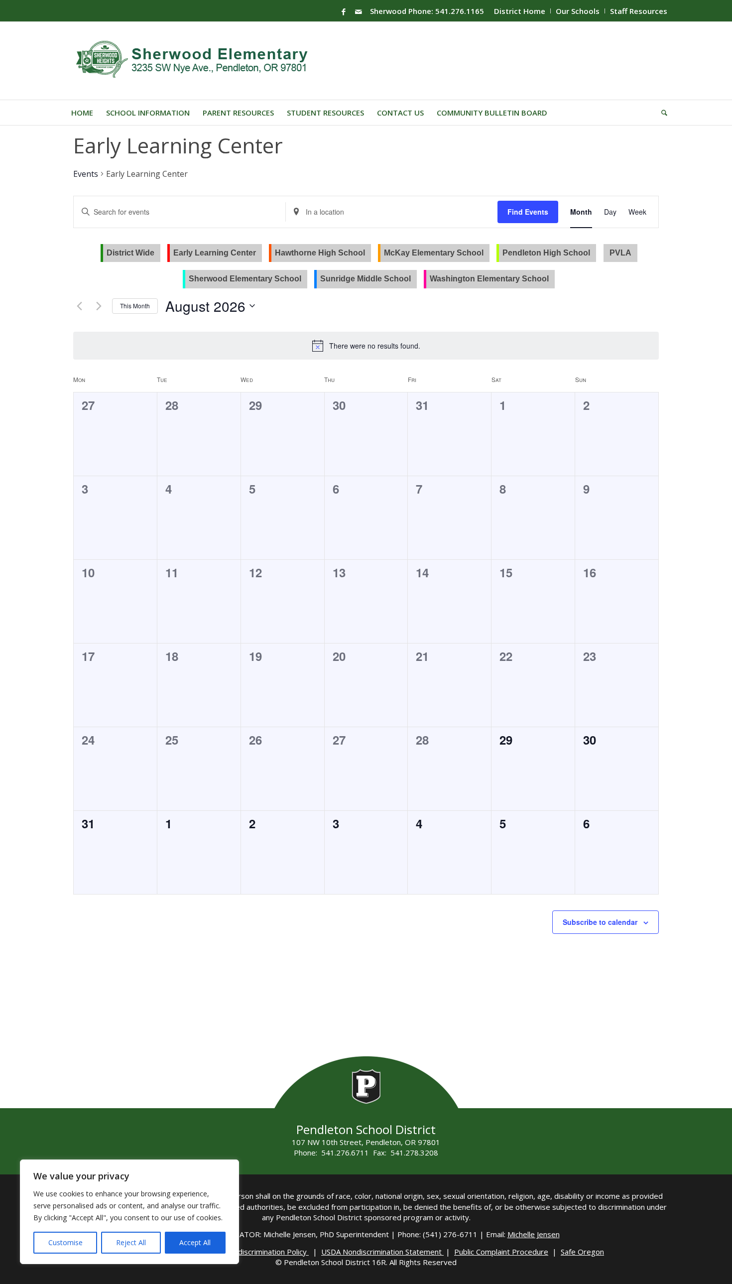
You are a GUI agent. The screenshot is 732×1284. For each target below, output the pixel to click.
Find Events (527, 212)
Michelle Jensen (533, 1234)
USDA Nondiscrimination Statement (382, 1252)
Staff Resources (638, 11)
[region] (129, 1211)
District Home (519, 11)
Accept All (195, 1242)
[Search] (661, 112)
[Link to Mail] (358, 11)
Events (85, 173)
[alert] (374, 346)
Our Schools (578, 11)
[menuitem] (520, 10)
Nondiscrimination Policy (266, 1252)
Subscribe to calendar (600, 922)
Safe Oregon (582, 1252)
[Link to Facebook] (343, 11)
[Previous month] (79, 306)
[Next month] (99, 306)
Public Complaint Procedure (501, 1252)
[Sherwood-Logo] (195, 61)
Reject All (131, 1242)
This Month (135, 305)
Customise (65, 1242)
